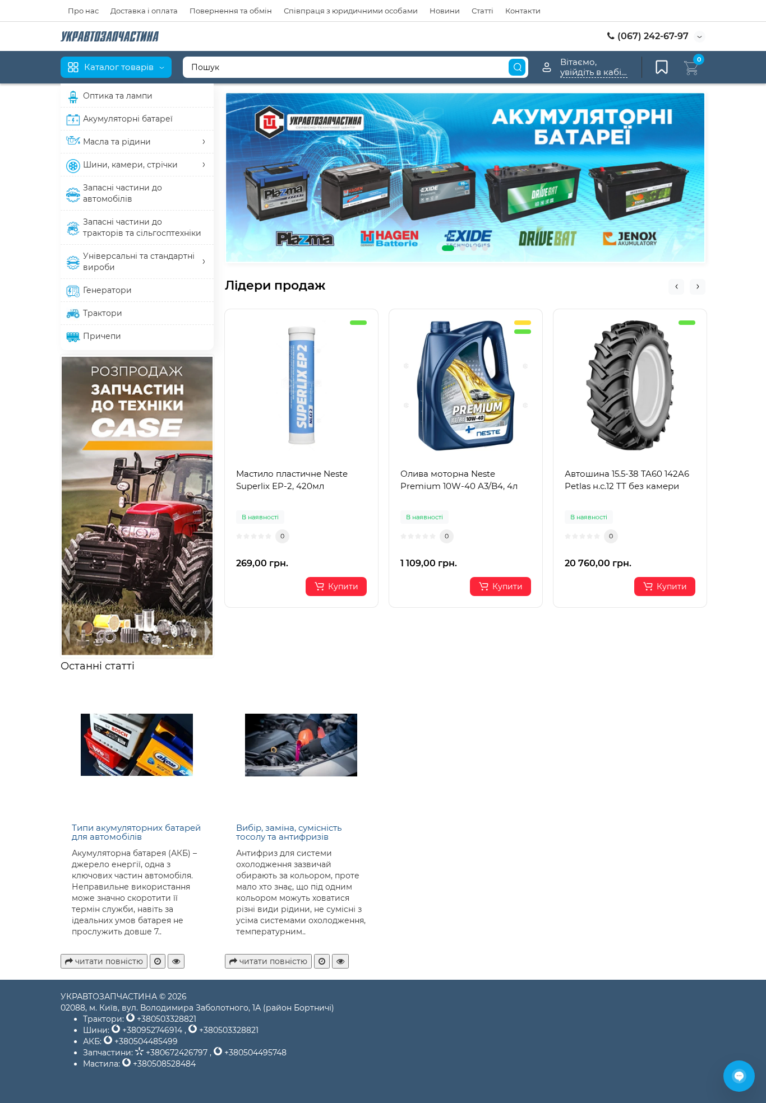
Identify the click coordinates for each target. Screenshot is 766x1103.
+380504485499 (145, 1041)
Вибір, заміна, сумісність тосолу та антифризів (289, 832)
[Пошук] (517, 67)
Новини (445, 10)
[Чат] (739, 1076)
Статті (482, 10)
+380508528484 (163, 1064)
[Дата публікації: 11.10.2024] (157, 961)
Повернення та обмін (231, 10)
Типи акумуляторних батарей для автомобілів (136, 832)
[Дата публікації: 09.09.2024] (322, 961)
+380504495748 (254, 1053)
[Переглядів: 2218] (340, 961)
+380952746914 (152, 1030)
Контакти (523, 10)
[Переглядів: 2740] (176, 961)
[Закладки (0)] (661, 67)
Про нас (83, 10)
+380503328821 (165, 1019)
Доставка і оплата (144, 10)
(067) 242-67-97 (652, 36)
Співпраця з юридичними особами (351, 10)
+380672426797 (177, 1053)
